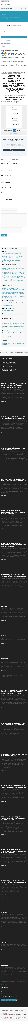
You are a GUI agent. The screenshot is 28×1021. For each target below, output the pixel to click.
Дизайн (3, 288)
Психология (12, 325)
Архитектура (5, 336)
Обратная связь (6, 993)
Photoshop (4, 292)
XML (16, 273)
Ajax (10, 275)
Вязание (16, 334)
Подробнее (3, 401)
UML (3, 279)
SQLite (3, 280)
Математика (21, 323)
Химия (22, 326)
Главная (4, 17)
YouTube (22, 259)
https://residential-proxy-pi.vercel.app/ (9, 369)
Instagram (4, 260)
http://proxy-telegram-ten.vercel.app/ (8, 365)
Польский (14, 304)
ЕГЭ (3, 320)
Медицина (10, 332)
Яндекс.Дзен (18, 1000)
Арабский (10, 302)
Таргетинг (13, 256)
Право (3, 327)
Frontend (12, 266)
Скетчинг (10, 289)
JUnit (22, 275)
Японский (10, 305)
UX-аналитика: (5, 182)
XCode (16, 279)
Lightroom (19, 296)
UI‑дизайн (13, 288)
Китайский (4, 304)
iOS (13, 283)
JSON (20, 275)
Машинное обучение (12, 268)
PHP (7, 273)
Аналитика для (6, 175)
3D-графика (12, 295)
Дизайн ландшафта (20, 336)
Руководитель (5, 261)
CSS (21, 272)
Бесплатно (4, 344)
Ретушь (15, 296)
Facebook (9, 260)
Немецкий (9, 304)
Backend (16, 266)
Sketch (17, 293)
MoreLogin (4, 606)
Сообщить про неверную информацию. (9, 161)
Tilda (15, 283)
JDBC (24, 275)
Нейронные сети (20, 268)
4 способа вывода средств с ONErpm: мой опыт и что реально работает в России (13, 512)
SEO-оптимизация (18, 253)
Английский (4, 302)
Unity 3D (23, 277)
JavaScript (15, 272)
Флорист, (23, 332)
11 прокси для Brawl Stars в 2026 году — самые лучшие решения (13, 417)
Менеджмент (5, 332)
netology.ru (3, 39)
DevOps (13, 275)
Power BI (8, 257)
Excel (10, 256)
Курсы (8, 18)
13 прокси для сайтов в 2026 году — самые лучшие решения (14, 448)
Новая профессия (20, 343)
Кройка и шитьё (5, 334)
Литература (18, 326)
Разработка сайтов (6, 266)
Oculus (6, 279)
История (13, 326)
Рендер (20, 292)
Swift (9, 279)
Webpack (10, 280)
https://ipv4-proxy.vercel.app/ (7, 366)
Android (10, 283)
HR (20, 332)
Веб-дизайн (8, 288)
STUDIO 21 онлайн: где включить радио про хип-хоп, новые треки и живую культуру (14, 385)
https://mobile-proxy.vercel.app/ (7, 370)
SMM (3, 253)
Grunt (14, 280)
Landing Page (13, 257)
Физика (23, 325)
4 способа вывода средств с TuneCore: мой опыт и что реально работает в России (13, 545)
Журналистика (16, 332)
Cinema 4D (9, 292)
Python (6, 272)
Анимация (4, 290)
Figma (10, 297)
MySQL (3, 276)
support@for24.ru (5, 1)
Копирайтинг (17, 255)
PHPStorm (22, 280)
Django (11, 277)
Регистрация (7, 4)
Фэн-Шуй (20, 334)
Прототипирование (11, 293)
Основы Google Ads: (7, 193)
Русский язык (18, 325)
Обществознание (6, 325)
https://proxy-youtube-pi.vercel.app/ (8, 362)
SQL (16, 275)
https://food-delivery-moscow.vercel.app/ (9, 371)
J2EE (9, 276)
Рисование (15, 289)
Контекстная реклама (9, 253)
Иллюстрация (5, 289)
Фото (3, 297)
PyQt (14, 277)
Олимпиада (8, 320)
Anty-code (4, 636)
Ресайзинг (4, 293)
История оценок (13, 133)
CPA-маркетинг (6, 187)
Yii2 (24, 279)
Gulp (17, 280)
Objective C (12, 279)
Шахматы (4, 343)
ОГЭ (5, 320)
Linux (7, 283)
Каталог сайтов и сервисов (12, 17)
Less (19, 280)
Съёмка (23, 296)
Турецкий (19, 304)
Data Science (7, 277)
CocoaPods (20, 279)
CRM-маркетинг (19, 257)
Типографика (10, 296)
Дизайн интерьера (12, 336)
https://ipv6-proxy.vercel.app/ (7, 367)
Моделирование (15, 292)
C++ (10, 272)
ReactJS (6, 280)
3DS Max (4, 338)
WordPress (19, 283)
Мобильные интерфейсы (20, 290)
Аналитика (8, 43)
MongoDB (4, 275)
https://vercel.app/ (4, 361)
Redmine (22, 273)
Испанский (14, 302)
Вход (2, 4)
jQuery (18, 273)
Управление (17, 260)
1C (9, 261)
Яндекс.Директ (5, 256)
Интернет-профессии (11, 343)
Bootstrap (12, 273)
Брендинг (13, 259)
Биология (4, 326)
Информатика (16, 323)
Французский (5, 305)
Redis (8, 275)
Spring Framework (14, 276)
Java (9, 273)
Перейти (3, 37)
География (9, 326)
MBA (23, 334)
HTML (18, 272)
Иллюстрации (21, 289)
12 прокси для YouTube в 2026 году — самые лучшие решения (13, 575)
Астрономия (9, 323)
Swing (7, 276)
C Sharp (8, 295)
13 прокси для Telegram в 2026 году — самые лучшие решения (13, 480)
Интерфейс (4, 296)
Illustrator (7, 297)
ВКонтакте (17, 259)
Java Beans (20, 276)
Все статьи (5, 984)
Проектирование (10, 290)
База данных (5, 269)
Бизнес (12, 260)
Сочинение (14, 320)
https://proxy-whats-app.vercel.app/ (8, 363)
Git (17, 275)
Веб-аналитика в (6, 170)
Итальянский (20, 302)
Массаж (12, 310)
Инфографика (18, 295)
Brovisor (4, 659)
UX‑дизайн (18, 288)
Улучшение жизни (6, 310)
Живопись (12, 334)
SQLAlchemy (18, 277)
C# (12, 272)
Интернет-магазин (6, 259)
